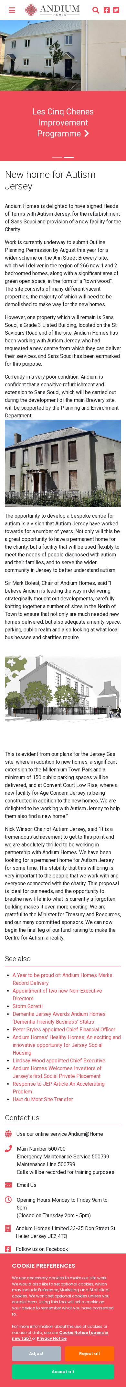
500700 (57, 1149)
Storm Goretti (28, 1006)
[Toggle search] (96, 10)
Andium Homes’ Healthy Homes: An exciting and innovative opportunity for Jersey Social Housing (67, 1045)
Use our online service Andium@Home (59, 1134)
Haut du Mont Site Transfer (43, 1099)
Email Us (27, 1185)
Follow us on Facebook (42, 1249)
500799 (100, 1157)
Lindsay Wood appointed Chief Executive (59, 1061)
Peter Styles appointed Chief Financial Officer (64, 1030)
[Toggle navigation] (12, 10)
